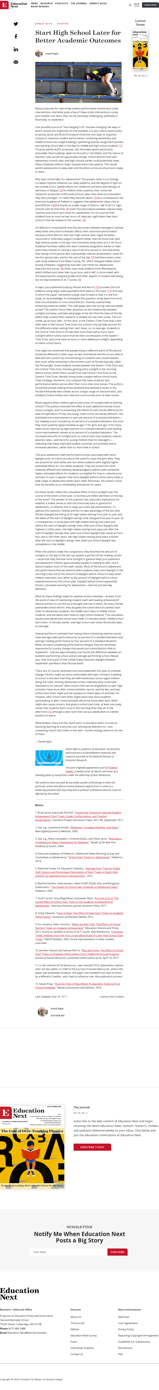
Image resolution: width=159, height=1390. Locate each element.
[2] (61, 190)
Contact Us (76, 1354)
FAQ (120, 1354)
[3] (95, 198)
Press (73, 1341)
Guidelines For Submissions (134, 1341)
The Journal (77, 1323)
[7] (92, 257)
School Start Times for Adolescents (89, 857)
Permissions (125, 1348)
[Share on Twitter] (15, 24)
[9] (79, 279)
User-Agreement (128, 1323)
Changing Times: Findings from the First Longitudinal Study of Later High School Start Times (79, 935)
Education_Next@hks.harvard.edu (26, 1332)
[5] (67, 209)
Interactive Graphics (82, 1348)
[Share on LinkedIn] (15, 49)
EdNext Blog (43, 23)
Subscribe (118, 1252)
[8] (62, 268)
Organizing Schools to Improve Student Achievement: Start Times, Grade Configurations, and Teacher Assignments (78, 816)
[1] (120, 145)
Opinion (62, 23)
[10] (97, 287)
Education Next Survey (83, 1335)
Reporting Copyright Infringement (138, 1335)
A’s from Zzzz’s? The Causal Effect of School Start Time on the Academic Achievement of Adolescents (76, 902)
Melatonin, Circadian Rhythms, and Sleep (94, 827)
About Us (75, 1317)
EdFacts (74, 1329)
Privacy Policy (126, 1329)
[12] (50, 711)
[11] (109, 291)
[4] (53, 205)
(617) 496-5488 (16, 1328)
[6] (84, 220)
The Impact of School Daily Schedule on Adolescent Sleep (84, 887)
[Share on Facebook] (15, 36)
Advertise (123, 1317)
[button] (130, 5)
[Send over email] (15, 62)
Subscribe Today (92, 1147)
